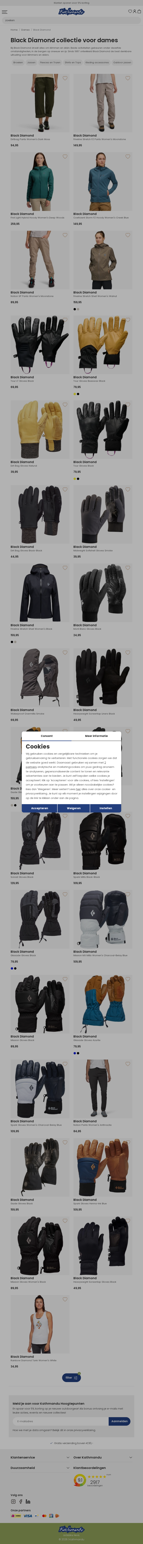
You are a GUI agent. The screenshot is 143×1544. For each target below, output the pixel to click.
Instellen (106, 808)
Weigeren (74, 808)
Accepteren (39, 808)
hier (78, 789)
